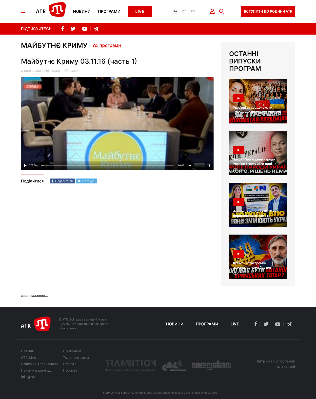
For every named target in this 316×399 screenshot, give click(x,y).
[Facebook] (62, 181)
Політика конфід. (36, 370)
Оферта (70, 364)
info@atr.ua (31, 377)
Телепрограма (76, 357)
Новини (82, 11)
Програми (109, 11)
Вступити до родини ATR (268, 11)
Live (139, 11)
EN (193, 11)
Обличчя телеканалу (39, 364)
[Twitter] (86, 181)
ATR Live (28, 357)
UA (175, 11)
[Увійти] (212, 11)
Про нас (70, 370)
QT (184, 11)
